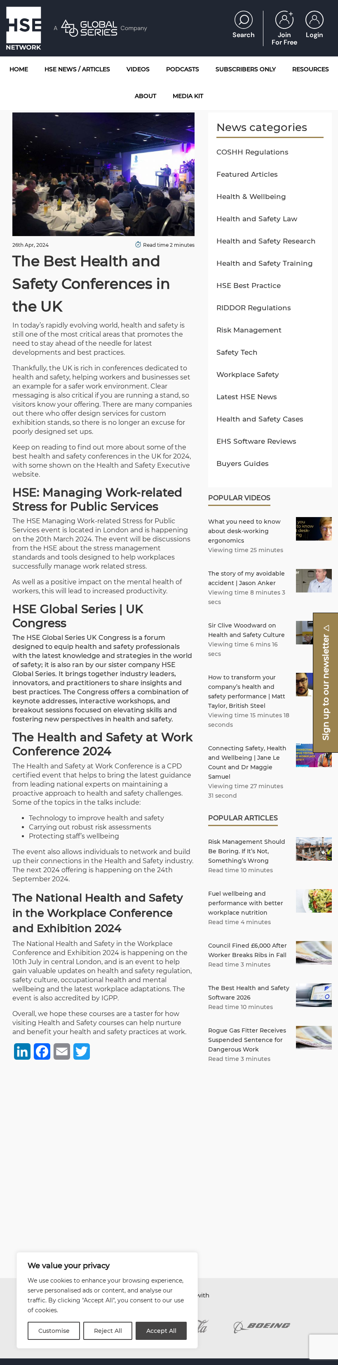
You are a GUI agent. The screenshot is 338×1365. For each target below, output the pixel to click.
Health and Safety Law (256, 219)
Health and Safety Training (264, 263)
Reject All (108, 1331)
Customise (54, 1331)
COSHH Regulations (252, 152)
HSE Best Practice (248, 285)
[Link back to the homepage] (23, 28)
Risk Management (249, 330)
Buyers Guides (242, 463)
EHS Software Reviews (256, 441)
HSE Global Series (55, 638)
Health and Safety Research (266, 241)
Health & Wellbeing (251, 196)
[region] (107, 1300)
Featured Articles (247, 174)
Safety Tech (237, 352)
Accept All (161, 1331)
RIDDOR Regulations (253, 308)
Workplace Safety (247, 374)
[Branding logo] (262, 1327)
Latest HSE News (246, 397)
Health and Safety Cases (259, 419)
